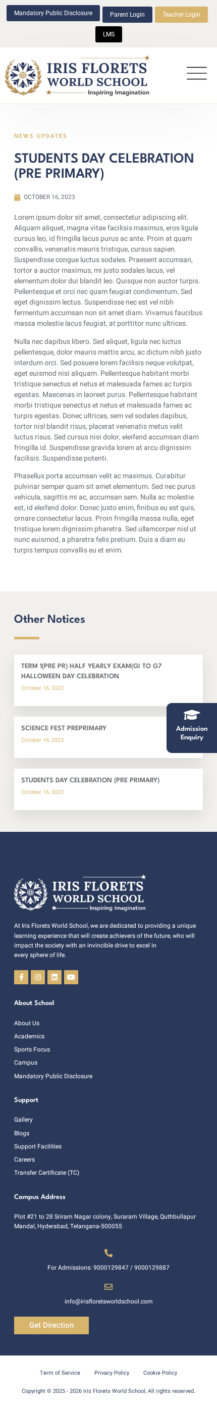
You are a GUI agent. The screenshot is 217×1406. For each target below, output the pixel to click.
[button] (197, 75)
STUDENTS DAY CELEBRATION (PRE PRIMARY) (90, 780)
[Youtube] (71, 977)
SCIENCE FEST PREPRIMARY (63, 728)
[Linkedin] (54, 977)
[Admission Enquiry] (191, 714)
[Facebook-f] (21, 977)
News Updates (41, 136)
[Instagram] (38, 977)
